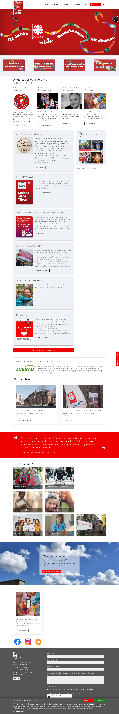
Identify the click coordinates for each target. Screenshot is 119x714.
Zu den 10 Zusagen (42, 338)
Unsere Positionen (42, 271)
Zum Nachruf (66, 123)
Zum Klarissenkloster (23, 420)
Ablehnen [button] (87, 701)
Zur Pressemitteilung (20, 126)
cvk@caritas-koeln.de (25, 672)
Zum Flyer (39, 292)
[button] (104, 4)
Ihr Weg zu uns (18, 674)
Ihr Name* (50, 654)
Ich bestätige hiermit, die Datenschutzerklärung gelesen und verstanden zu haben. (72, 689)
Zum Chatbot (40, 233)
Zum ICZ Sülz (68, 420)
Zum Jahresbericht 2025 (43, 193)
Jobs (85, 5)
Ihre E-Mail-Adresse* (54, 666)
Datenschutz (18, 711)
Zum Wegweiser (90, 123)
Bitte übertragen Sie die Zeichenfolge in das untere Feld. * (66, 693)
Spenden (96, 4)
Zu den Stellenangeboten (51, 571)
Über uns (76, 5)
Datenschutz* (51, 687)
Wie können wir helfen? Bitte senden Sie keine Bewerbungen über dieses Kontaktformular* (71, 674)
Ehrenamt (65, 5)
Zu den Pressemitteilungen (43, 350)
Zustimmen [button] (99, 701)
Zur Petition (40, 167)
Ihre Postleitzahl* (52, 660)
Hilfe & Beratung (51, 5)
